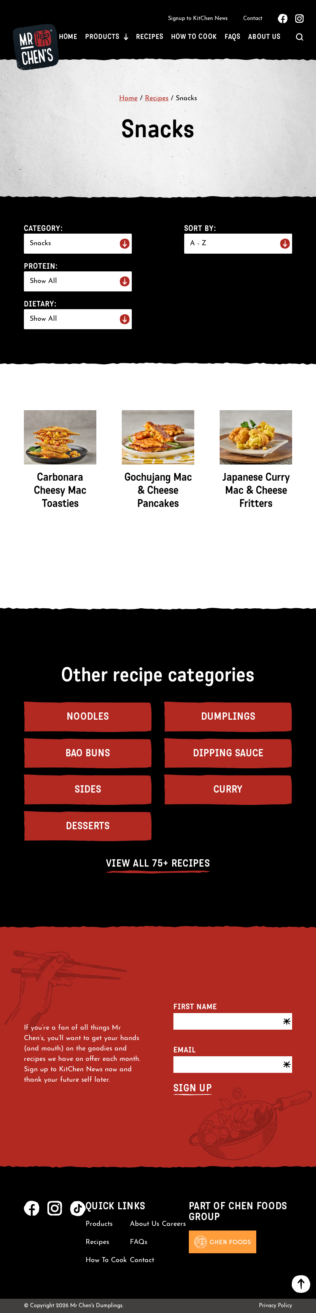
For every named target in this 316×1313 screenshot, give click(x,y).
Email (184, 1049)
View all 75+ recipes (158, 863)
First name (195, 1006)
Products (102, 36)
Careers (174, 1224)
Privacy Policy (275, 1306)
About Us (264, 36)
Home (68, 36)
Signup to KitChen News (198, 19)
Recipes (149, 36)
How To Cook (194, 36)
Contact (252, 19)
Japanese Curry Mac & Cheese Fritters (256, 490)
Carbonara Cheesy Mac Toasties (60, 490)
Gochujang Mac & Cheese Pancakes (158, 490)
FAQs (233, 36)
